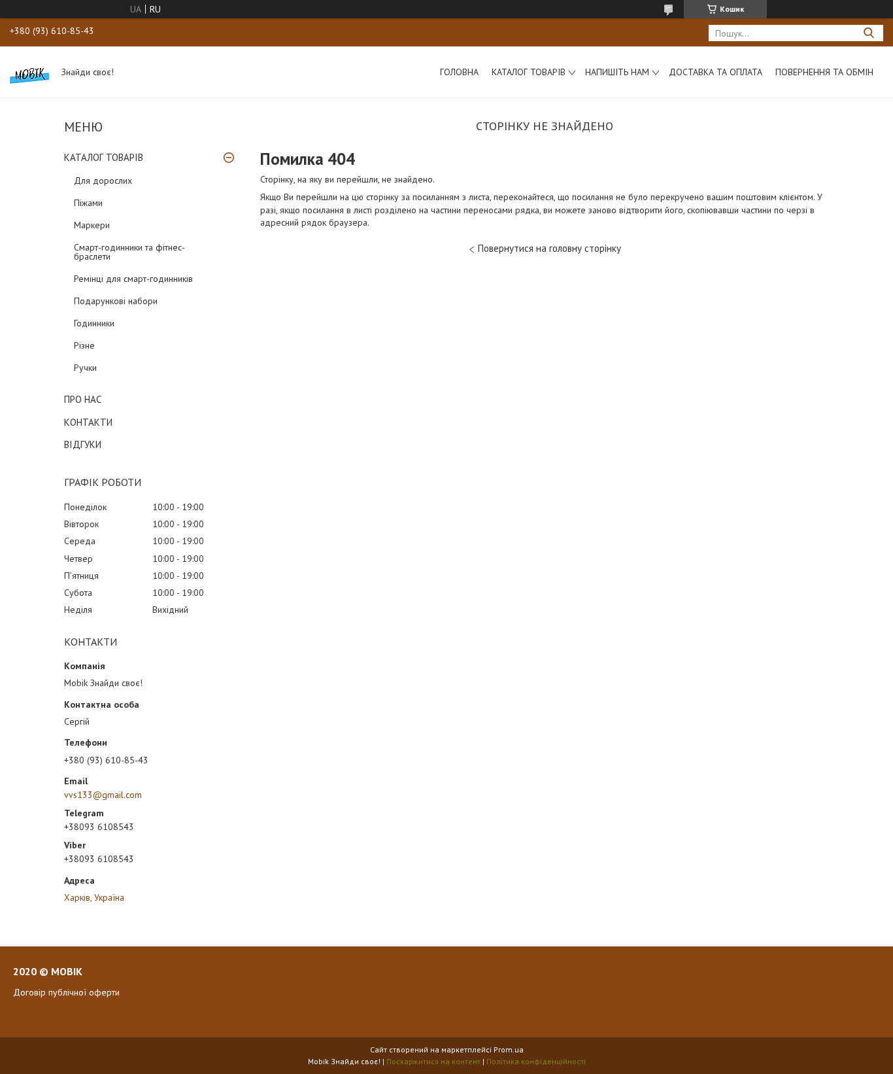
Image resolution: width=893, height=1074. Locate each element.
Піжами (88, 203)
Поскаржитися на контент (433, 1061)
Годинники (94, 323)
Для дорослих (103, 180)
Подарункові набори (116, 301)
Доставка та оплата (715, 72)
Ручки (85, 367)
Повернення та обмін (824, 72)
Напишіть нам (617, 72)
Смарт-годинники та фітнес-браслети (129, 251)
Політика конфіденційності (536, 1061)
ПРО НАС (82, 399)
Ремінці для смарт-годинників (133, 279)
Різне (84, 345)
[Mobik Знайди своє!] (29, 72)
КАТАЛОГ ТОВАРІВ (103, 157)
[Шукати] (868, 33)
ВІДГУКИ (82, 444)
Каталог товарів (528, 72)
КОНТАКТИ (88, 422)
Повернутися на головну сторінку (549, 248)
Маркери (92, 225)
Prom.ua (509, 1049)
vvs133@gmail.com (103, 795)
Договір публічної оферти (66, 992)
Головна (459, 72)
